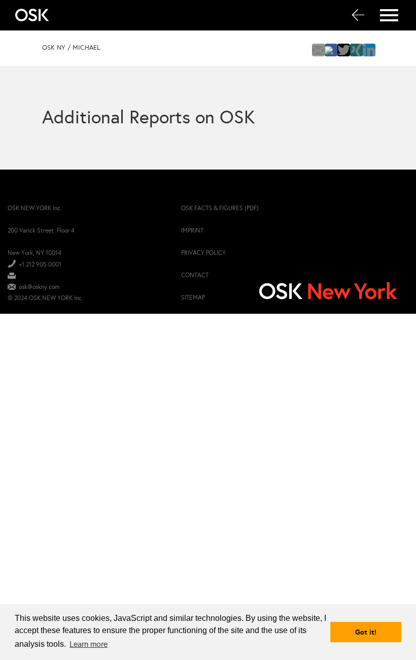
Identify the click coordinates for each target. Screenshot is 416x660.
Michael (86, 48)
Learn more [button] (89, 644)
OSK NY (53, 48)
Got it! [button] (365, 632)
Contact (195, 275)
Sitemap (193, 297)
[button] (318, 50)
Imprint (192, 230)
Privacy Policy (203, 252)
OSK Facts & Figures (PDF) (220, 208)
